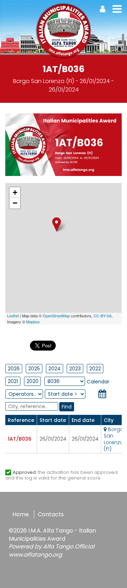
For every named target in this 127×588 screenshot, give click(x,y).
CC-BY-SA (102, 315)
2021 (13, 381)
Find (67, 406)
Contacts (51, 514)
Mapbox (33, 321)
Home (20, 514)
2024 (54, 368)
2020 (32, 381)
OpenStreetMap (56, 315)
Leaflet (13, 315)
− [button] (15, 203)
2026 (14, 368)
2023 (75, 368)
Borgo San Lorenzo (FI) (113, 439)
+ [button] (15, 192)
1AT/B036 (19, 438)
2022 (95, 368)
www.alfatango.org (35, 555)
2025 (34, 368)
